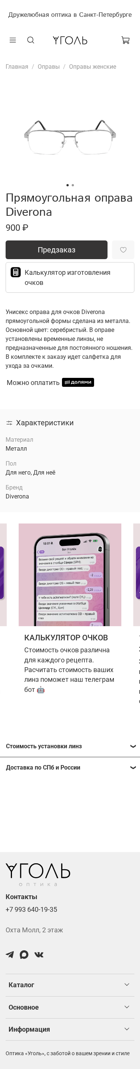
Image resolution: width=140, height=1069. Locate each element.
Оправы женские (92, 66)
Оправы (49, 66)
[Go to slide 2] (73, 185)
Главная (17, 66)
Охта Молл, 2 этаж (34, 930)
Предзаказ (56, 249)
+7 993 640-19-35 (31, 909)
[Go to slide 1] (67, 185)
